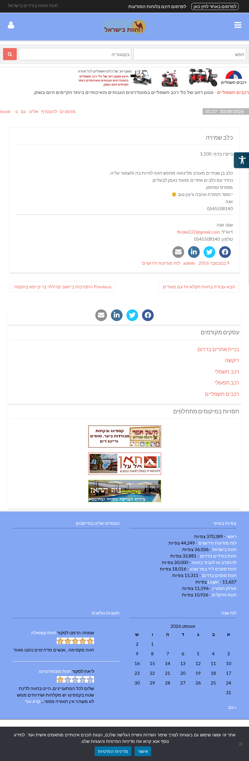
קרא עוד (32, 701)
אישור (143, 751)
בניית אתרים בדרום (218, 349)
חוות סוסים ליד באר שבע (213, 568)
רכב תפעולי (227, 382)
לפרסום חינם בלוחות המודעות (157, 6)
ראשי (231, 536)
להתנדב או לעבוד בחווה (214, 562)
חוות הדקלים (224, 594)
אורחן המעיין (224, 588)
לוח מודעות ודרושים (161, 263)
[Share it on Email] (178, 252)
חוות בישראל (224, 549)
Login (213, 581)
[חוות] (124, 32)
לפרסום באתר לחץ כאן (215, 6)
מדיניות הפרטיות (113, 751)
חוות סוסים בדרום (219, 575)
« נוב (232, 707)
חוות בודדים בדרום (218, 556)
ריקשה (232, 360)
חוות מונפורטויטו (55, 671)
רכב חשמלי (227, 371)
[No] (241, 744)
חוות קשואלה (43, 632)
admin (189, 263)
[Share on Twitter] (209, 252)
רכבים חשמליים (233, 92)
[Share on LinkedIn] (194, 252)
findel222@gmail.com (198, 232)
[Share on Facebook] (225, 252)
